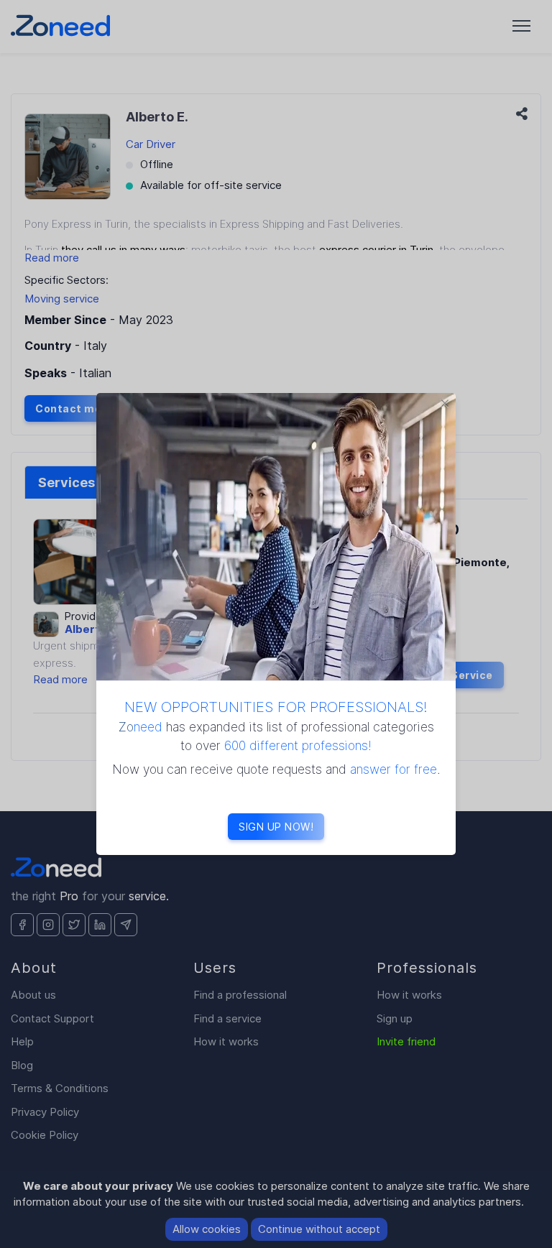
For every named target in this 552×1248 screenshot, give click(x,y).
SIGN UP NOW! (276, 827)
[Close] (444, 403)
